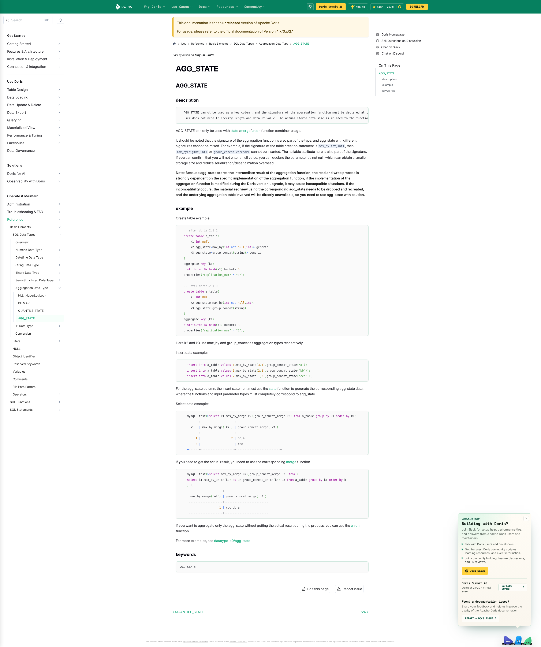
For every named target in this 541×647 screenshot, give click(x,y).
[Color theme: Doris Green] (310, 6)
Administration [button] (18, 204)
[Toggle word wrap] (355, 112)
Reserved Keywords (26, 364)
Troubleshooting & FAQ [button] (25, 212)
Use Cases (180, 7)
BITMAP (24, 303)
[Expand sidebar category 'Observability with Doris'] (59, 181)
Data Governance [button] (21, 150)
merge (245, 131)
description (389, 79)
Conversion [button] (23, 333)
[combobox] (28, 20)
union (256, 131)
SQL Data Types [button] (24, 234)
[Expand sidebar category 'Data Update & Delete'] (59, 104)
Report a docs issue (480, 618)
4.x (278, 31)
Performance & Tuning (24, 135)
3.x (285, 31)
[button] (60, 20)
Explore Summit (513, 587)
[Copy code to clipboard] (363, 112)
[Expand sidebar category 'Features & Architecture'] (59, 51)
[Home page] (174, 44)
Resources (225, 7)
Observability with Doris (26, 181)
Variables (19, 371)
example (387, 84)
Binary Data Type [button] (27, 272)
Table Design (17, 90)
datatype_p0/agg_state (232, 541)
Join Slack (477, 571)
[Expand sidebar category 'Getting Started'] (59, 43)
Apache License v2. (238, 641)
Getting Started (19, 44)
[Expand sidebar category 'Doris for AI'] (59, 173)
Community (253, 7)
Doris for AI (16, 173)
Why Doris (152, 7)
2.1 (291, 31)
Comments (20, 379)
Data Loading (17, 97)
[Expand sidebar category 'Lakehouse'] (59, 143)
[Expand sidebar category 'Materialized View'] (59, 127)
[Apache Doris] (123, 7)
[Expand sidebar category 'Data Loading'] (59, 97)
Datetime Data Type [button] (29, 257)
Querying (14, 120)
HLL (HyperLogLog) (32, 295)
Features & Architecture (25, 51)
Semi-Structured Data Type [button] (34, 280)
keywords (388, 90)
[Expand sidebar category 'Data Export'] (59, 112)
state (234, 131)
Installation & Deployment (27, 59)
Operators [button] (20, 394)
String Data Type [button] (27, 265)
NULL (16, 348)
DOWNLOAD (417, 6)
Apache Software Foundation (195, 641)
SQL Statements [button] (21, 409)
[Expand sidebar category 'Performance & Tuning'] (59, 135)
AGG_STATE (26, 318)
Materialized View (21, 128)
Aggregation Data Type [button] (31, 288)
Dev (183, 43)
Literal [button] (17, 341)
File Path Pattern (24, 386)
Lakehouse (15, 143)
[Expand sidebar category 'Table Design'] (59, 89)
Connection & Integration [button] (26, 66)
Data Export (16, 112)
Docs (203, 7)
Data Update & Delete (24, 105)
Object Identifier (24, 356)
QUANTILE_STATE (31, 310)
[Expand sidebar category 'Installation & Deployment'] (59, 59)
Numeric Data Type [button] (28, 250)
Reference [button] (15, 219)
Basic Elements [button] (20, 227)
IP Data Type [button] (24, 326)
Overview (22, 242)
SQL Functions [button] (20, 402)
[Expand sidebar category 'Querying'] (59, 120)
